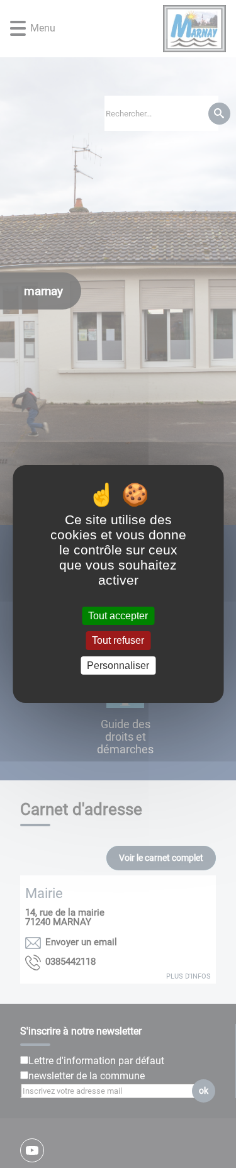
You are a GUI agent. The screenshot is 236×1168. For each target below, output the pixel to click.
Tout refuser (118, 641)
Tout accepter (118, 615)
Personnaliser (118, 665)
